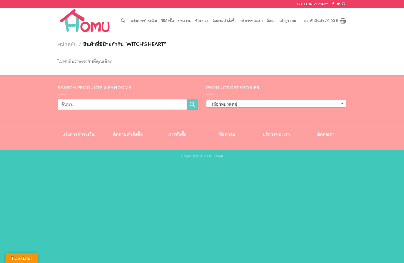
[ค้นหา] (123, 20)
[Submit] (192, 104)
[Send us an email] (343, 4)
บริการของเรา (251, 20)
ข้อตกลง (202, 20)
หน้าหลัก (67, 44)
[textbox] (275, 104)
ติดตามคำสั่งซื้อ (224, 20)
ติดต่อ (271, 20)
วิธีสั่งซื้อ (167, 20)
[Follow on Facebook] (333, 4)
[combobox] (276, 104)
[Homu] (85, 21)
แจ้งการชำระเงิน (144, 20)
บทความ (185, 20)
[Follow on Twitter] (338, 4)
